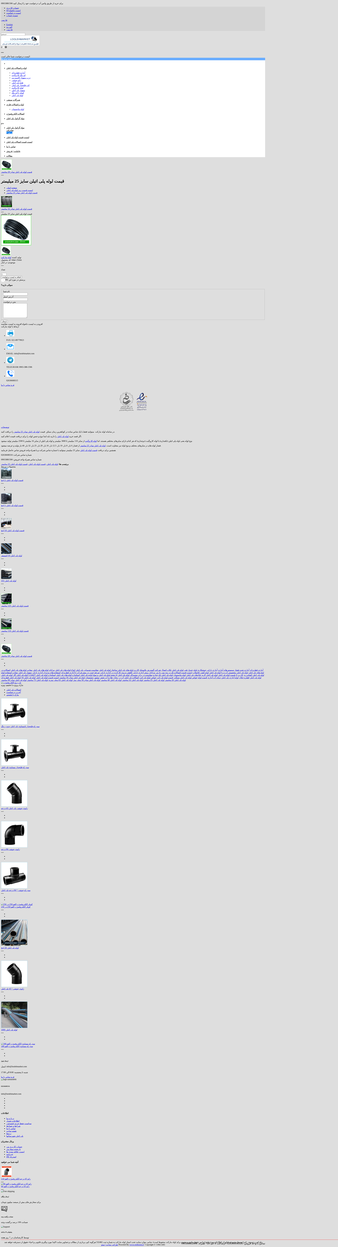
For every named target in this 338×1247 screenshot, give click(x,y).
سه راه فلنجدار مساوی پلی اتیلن (15, 767)
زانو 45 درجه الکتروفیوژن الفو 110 (16, 1179)
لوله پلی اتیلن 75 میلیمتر (37, 680)
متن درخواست (9, 302)
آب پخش (103, 678)
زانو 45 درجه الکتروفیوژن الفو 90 (15, 1186)
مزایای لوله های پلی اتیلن (44, 670)
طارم (110, 678)
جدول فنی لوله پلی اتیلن (182, 670)
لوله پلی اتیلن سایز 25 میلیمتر (26, 432)
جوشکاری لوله (199, 670)
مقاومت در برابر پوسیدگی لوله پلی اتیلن (135, 675)
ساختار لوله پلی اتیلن (108, 670)
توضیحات (5, 427)
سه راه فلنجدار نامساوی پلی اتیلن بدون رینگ (20, 726)
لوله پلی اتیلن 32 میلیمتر (132, 680)
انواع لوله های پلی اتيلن (65, 670)
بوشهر (96, 678)
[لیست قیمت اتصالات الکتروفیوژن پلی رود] (11, 683)
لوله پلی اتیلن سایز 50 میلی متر (86, 680)
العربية (9, 27)
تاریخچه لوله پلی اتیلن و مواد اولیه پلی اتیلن (98, 675)
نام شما (6, 291)
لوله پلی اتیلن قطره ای (11, 678)
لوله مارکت (6, 257)
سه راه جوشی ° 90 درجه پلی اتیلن (15, 890)
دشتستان (89, 678)
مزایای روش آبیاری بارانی (144, 672)
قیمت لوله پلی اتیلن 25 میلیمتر (14, 464)
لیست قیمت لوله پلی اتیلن (47, 678)
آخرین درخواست (13, 692)
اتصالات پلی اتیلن (131, 678)
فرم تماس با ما (7, 385)
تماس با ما (10, 1128)
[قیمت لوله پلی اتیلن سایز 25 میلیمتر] (16, 244)
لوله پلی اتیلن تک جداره (163, 675)
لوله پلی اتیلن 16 (28, 678)
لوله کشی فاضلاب (201, 672)
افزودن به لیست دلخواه (32, 324)
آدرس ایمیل (8, 297)
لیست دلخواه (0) (13, 10)
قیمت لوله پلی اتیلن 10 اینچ (12, 530)
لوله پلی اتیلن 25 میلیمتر (154, 680)
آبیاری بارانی (212, 670)
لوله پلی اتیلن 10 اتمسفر (11, 556)
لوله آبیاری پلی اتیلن (229, 678)
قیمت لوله (202, 678)
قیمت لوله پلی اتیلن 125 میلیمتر (15, 606)
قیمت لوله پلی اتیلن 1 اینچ (12, 505)
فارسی (4, 20)
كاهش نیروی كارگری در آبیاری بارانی (116, 672)
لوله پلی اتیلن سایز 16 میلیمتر (72, 678)
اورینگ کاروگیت (18, 75)
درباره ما (10, 1118)
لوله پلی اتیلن (17, 95)
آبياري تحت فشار (241, 670)
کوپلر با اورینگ (18, 93)
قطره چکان (244, 678)
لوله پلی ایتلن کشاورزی (254, 675)
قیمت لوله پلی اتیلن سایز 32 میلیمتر (16, 209)
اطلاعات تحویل (12, 1121)
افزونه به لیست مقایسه (11, 324)
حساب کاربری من (14, 1147)
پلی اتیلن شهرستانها (14, 1136)
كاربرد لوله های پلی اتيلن (128, 670)
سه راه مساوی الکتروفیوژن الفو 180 (17, 1046)
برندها (8, 1133)
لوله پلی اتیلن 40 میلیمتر (111, 680)
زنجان (115, 678)
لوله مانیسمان (18, 109)
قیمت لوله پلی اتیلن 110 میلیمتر (15, 631)
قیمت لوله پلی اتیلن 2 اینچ (12, 480)
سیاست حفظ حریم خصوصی (18, 1123)
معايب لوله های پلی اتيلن (21, 670)
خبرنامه (9, 1154)
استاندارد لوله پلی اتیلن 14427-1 (42, 675)
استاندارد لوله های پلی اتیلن (68, 675)
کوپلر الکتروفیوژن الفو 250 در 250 (15, 907)
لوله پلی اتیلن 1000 (9, 1030)
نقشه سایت (11, 1131)
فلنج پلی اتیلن (17, 83)
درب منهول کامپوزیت (21, 78)
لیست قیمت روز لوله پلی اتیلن (19, 190)
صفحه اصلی (11, 188)
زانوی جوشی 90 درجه (10, 849)
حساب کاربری (12, 8)
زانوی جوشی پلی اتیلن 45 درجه (14, 808)
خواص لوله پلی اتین (147, 678)
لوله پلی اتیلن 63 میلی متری (60, 680)
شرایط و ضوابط (13, 1126)
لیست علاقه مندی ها (15, 1152)
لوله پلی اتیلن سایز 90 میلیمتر (14, 680)
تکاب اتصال (166, 670)
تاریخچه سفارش (13, 1149)
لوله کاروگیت (17, 88)
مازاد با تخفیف (12, 695)
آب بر (121, 678)
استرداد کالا (11, 1157)
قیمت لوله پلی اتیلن (88, 450)
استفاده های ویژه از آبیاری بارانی (46, 672)
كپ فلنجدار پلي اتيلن (21, 85)
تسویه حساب (12, 15)
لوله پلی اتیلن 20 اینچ (10, 948)
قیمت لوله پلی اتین (165, 678)
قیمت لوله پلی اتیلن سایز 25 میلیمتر (21, 193)
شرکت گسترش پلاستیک (150, 670)
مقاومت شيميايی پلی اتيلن (87, 670)
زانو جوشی (16, 80)
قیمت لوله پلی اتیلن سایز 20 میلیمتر (16, 172)
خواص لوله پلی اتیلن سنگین (185, 678)
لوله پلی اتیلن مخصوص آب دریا (234, 672)
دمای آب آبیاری (214, 678)
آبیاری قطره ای (18, 73)
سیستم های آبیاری (226, 670)
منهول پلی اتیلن (18, 90)
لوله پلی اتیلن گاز (20, 675)
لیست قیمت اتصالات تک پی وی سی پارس (174, 672)
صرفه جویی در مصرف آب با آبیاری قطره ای (80, 672)
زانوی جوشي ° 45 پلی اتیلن (12, 989)
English (9, 25)
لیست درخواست (13, 13)
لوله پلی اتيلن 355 (8, 581)
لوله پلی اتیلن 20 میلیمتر (175, 680)
